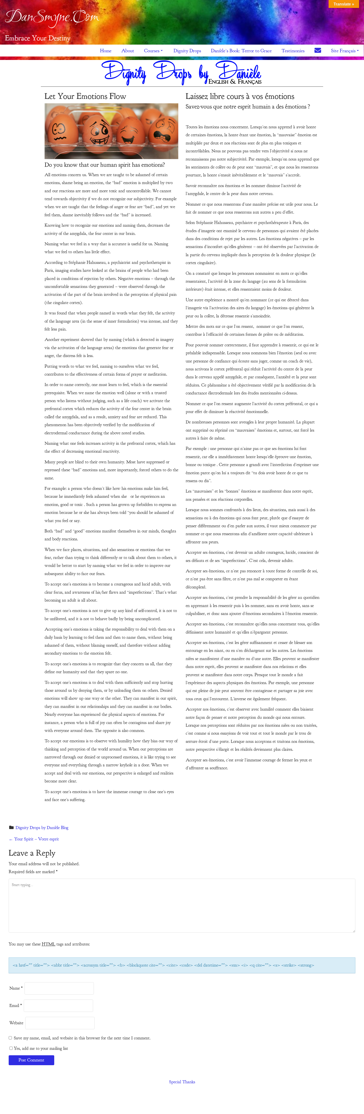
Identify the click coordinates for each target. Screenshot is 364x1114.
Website (16, 1023)
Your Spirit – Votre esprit (34, 839)
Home (105, 51)
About (127, 51)
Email (15, 1005)
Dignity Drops (187, 51)
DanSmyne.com (52, 17)
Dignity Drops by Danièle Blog (42, 828)
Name (16, 988)
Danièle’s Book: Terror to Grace (241, 51)
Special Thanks (182, 1082)
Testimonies (293, 51)
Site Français (343, 51)
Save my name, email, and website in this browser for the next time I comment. (82, 1038)
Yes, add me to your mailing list (40, 1048)
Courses (151, 51)
